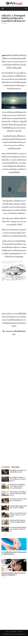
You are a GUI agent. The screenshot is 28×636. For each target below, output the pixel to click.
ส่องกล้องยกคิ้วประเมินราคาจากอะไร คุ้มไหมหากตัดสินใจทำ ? (13, 574)
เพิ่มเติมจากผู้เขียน (15, 467)
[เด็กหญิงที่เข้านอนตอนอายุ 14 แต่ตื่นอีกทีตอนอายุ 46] (5, 472)
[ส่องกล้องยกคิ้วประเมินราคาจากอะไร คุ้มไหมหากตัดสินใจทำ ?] (14, 565)
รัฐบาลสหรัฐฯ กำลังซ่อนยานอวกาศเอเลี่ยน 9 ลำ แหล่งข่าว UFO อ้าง (18, 479)
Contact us (20, 631)
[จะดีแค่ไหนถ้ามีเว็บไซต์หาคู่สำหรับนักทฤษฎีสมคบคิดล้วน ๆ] (5, 522)
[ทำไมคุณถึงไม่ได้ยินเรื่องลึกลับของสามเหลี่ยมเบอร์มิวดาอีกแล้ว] (5, 529)
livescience (9, 331)
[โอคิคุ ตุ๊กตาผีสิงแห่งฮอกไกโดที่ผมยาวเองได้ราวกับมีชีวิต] (5, 507)
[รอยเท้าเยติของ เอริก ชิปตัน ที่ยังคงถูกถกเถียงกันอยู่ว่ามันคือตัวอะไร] (5, 493)
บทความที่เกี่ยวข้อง (5, 467)
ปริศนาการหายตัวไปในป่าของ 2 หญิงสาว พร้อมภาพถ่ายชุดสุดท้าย (18, 514)
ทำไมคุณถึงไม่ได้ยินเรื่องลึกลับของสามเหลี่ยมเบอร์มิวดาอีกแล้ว (18, 529)
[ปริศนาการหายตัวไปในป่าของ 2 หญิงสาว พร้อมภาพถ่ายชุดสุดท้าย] (5, 515)
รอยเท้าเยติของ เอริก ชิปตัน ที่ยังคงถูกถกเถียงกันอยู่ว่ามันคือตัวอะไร (18, 493)
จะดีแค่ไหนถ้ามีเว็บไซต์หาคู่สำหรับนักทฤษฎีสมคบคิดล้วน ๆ (18, 522)
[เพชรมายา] (14, 3)
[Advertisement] (14, 39)
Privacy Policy (14, 631)
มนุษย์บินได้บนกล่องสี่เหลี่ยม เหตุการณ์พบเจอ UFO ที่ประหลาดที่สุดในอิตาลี (17, 486)
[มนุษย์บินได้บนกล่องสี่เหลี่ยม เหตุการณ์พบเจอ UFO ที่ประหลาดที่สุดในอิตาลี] (5, 486)
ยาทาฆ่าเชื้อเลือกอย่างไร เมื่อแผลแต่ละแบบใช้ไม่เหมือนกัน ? (13, 553)
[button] (26, 9)
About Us (7, 631)
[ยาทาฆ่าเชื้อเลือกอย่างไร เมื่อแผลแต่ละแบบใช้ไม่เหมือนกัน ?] (14, 544)
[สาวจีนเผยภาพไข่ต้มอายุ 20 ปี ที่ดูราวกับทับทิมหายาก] (5, 500)
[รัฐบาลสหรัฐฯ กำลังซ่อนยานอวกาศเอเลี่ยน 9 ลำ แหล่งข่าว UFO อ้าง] (5, 479)
